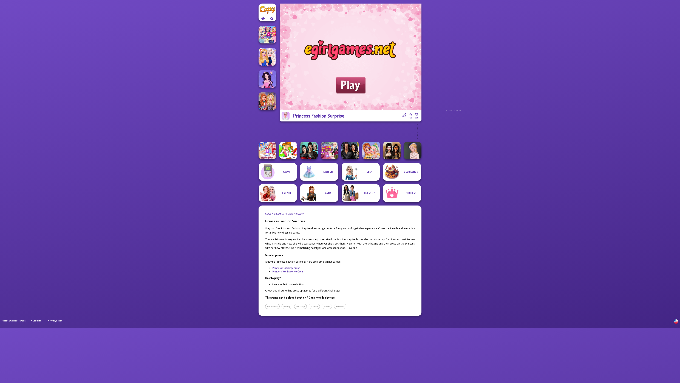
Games (268, 214)
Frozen (327, 306)
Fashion (314, 306)
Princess (340, 306)
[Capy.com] (263, 18)
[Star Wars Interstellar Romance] (350, 150)
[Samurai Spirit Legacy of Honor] (309, 150)
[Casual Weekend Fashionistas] (329, 150)
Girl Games (279, 214)
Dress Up (300, 214)
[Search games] (271, 18)
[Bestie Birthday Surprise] (267, 101)
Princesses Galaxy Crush (286, 268)
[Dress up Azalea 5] (267, 79)
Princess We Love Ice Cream (288, 271)
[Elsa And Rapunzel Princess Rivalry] (267, 34)
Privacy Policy (56, 320)
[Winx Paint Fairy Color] (288, 150)
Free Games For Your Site (14, 320)
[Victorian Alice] (412, 150)
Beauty (289, 214)
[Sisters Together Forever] (267, 150)
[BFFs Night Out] (267, 57)
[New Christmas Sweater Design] (371, 150)
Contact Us (37, 320)
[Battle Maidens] (392, 150)
